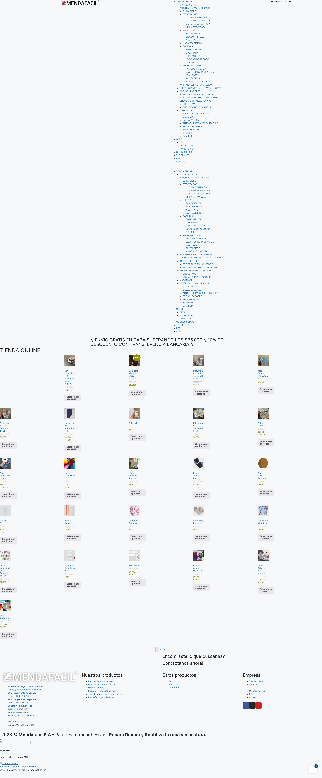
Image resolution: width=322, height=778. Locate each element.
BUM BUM (188, 136)
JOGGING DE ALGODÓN (198, 59)
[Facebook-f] (246, 705)
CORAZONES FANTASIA (198, 20)
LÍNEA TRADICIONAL (193, 43)
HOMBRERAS (186, 149)
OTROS (180, 139)
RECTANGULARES (192, 65)
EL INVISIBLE (189, 11)
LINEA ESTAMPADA (196, 27)
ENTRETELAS (186, 145)
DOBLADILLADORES (189, 91)
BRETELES (188, 133)
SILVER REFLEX (194, 33)
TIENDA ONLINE (184, 1)
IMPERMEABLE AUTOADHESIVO (195, 85)
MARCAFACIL (186, 110)
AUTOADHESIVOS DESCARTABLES (200, 123)
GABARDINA (192, 52)
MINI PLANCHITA (188, 5)
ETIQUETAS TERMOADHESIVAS (195, 101)
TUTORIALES (182, 155)
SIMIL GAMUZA (194, 49)
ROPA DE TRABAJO (196, 69)
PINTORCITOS (193, 78)
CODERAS (188, 46)
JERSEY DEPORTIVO (196, 56)
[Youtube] (258, 705)
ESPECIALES (189, 30)
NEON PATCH (193, 40)
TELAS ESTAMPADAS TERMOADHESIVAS (200, 88)
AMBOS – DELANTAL (196, 81)
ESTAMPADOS (190, 14)
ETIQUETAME (189, 104)
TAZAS (183, 142)
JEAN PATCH (192, 75)
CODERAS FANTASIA (196, 17)
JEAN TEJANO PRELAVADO (200, 72)
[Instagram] (252, 705)
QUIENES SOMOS (185, 152)
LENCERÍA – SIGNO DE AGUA (194, 113)
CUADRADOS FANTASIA (198, 24)
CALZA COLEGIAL (192, 120)
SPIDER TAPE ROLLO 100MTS (198, 94)
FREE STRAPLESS (192, 129)
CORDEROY (191, 62)
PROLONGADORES (192, 126)
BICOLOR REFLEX (195, 37)
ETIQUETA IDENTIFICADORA (197, 107)
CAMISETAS (189, 117)
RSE (178, 158)
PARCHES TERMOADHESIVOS (194, 8)
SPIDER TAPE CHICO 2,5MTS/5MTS (201, 97)
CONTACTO (182, 161)
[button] (206, 168)
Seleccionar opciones (73, 398)
